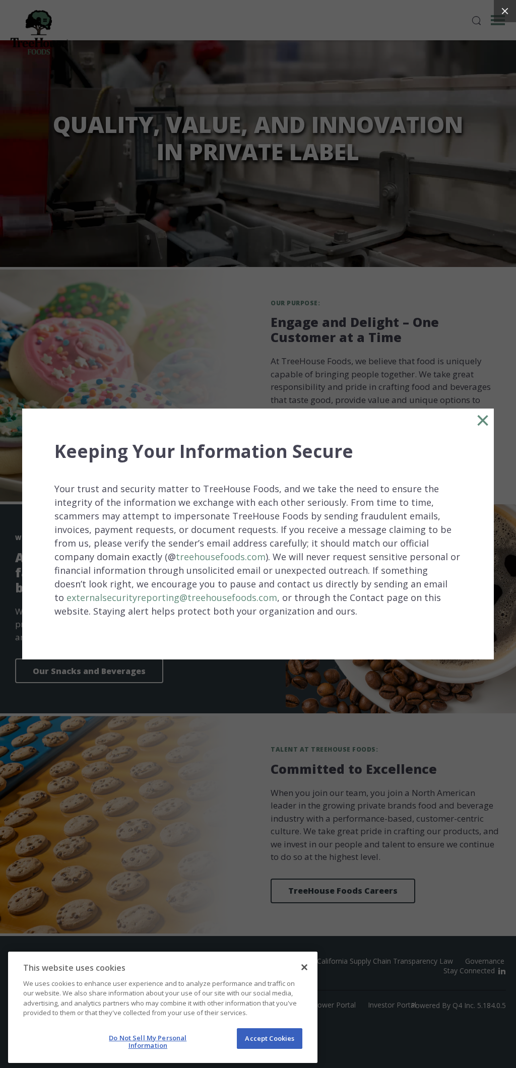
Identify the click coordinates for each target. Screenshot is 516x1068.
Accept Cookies (269, 1038)
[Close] (304, 967)
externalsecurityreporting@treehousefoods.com (172, 597)
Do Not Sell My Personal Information (147, 1041)
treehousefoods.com (221, 557)
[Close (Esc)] (505, 11)
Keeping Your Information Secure (203, 451)
